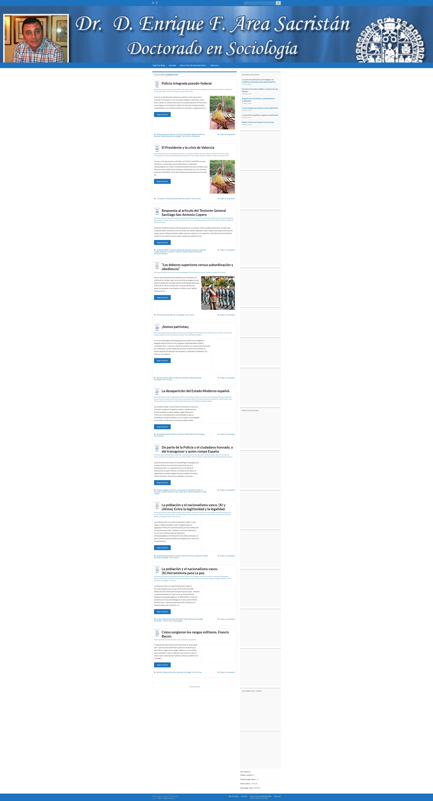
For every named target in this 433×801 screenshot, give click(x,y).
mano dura (183, 492)
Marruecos (172, 220)
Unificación (196, 136)
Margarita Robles (159, 155)
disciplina (191, 490)
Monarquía (199, 399)
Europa (156, 399)
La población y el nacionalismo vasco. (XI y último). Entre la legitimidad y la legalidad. (193, 507)
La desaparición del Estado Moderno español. (196, 391)
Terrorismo (176, 516)
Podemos (171, 401)
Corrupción (189, 153)
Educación (224, 512)
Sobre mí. (214, 65)
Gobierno (221, 89)
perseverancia (195, 578)
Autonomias (181, 153)
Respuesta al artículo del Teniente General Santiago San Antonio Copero (194, 212)
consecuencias (182, 490)
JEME (221, 153)
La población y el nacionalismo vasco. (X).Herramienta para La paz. (190, 571)
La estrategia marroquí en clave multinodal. (260, 108)
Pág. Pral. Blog (158, 65)
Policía (204, 492)
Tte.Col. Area (186, 136)
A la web (172, 65)
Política (192, 155)
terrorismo (158, 621)
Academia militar (162, 250)
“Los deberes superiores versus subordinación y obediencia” (197, 267)
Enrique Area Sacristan (163, 89)
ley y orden (175, 492)
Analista (174, 153)
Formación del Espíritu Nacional (180, 250)
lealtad (190, 252)
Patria (195, 220)
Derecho (220, 397)
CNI (183, 89)
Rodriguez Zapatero (207, 401)
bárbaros (173, 490)
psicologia (163, 516)
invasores (195, 250)
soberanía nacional (160, 253)
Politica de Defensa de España (216, 155)
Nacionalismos (174, 335)
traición (157, 494)
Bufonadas (178, 455)
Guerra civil (181, 399)
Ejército (173, 134)
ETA (230, 397)
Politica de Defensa (201, 155)
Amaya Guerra (160, 218)
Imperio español (159, 335)
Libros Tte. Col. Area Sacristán (193, 65)
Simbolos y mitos (226, 578)
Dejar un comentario (227, 134)
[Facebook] (156, 2)
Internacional (158, 220)
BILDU (182, 397)
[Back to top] (428, 796)
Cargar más (194, 687)
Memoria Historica (198, 134)
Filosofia (161, 514)
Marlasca (167, 155)
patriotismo (198, 252)
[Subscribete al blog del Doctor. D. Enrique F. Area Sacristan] (153, 2)
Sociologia (177, 136)
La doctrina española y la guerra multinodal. (260, 115)
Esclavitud (209, 333)
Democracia (193, 89)
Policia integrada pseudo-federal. (187, 83)
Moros (178, 220)
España (197, 218)
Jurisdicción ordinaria (172, 91)
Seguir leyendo (162, 114)
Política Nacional (167, 136)
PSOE (227, 155)
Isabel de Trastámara (167, 252)
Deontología (201, 89)
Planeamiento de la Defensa (206, 220)
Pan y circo (190, 220)
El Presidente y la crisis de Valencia (188, 147)
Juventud (165, 220)
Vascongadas (178, 621)
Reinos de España (190, 335)
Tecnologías (164, 580)
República (199, 335)
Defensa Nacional (163, 134)
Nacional (157, 136)
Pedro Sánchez (185, 155)
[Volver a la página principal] (216, 34)
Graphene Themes (168, 798)
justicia (188, 134)
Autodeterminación (164, 434)
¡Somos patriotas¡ (175, 327)
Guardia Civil (228, 89)
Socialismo (229, 457)
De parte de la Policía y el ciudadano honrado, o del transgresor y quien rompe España (197, 449)
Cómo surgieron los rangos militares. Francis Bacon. (195, 634)
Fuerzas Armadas (205, 218)
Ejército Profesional (212, 89)
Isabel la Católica (182, 252)
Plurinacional (189, 91)
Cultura (187, 89)
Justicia (182, 91)
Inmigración (229, 218)
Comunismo (198, 397)
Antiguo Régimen (163, 490)
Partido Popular (175, 155)
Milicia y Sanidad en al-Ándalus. (259, 798)
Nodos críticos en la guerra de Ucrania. (258, 122)
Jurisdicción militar (159, 91)
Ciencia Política (176, 89)
